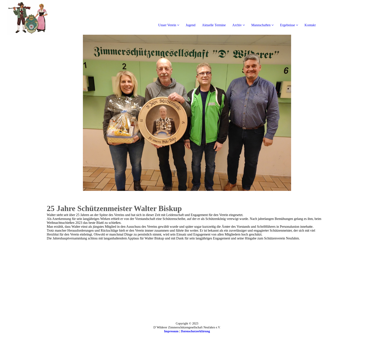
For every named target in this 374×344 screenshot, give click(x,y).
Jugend (190, 25)
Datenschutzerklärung (195, 331)
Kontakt (310, 25)
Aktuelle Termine (214, 25)
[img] (50, 17)
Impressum (171, 331)
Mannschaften (261, 25)
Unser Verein (167, 25)
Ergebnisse (287, 25)
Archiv (237, 25)
